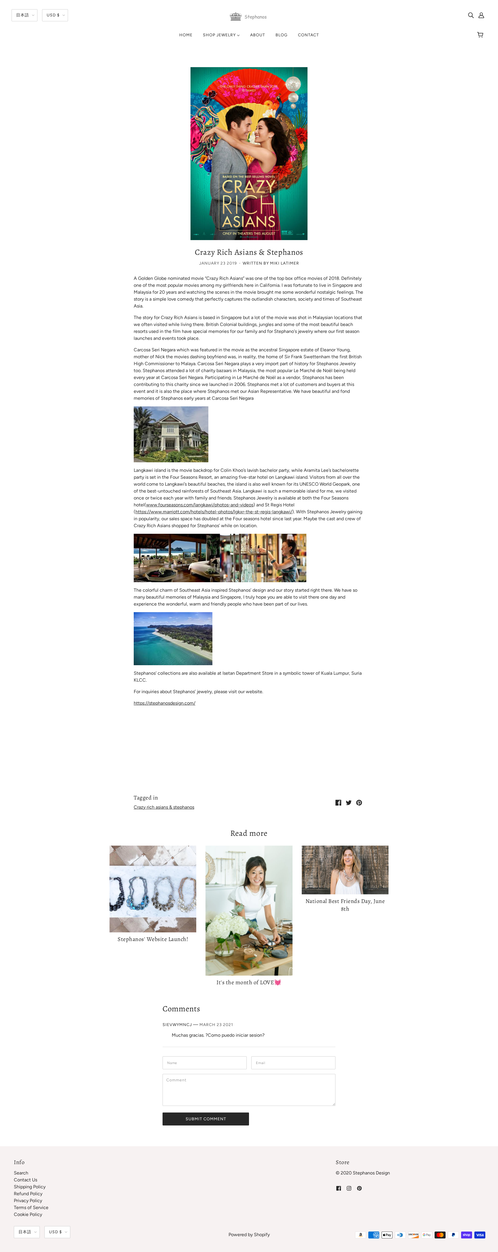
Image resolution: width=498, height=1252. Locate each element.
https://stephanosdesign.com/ (164, 703)
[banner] (249, 16)
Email (262, 1062)
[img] (471, 15)
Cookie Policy (28, 1214)
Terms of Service (31, 1207)
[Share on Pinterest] (359, 802)
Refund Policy (28, 1193)
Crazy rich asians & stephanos (164, 807)
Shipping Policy (30, 1186)
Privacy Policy (28, 1200)
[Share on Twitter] (349, 802)
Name (173, 1062)
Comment (178, 1079)
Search (21, 1173)
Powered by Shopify (249, 1234)
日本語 (22, 15)
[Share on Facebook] (338, 802)
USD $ (53, 15)
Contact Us (25, 1180)
